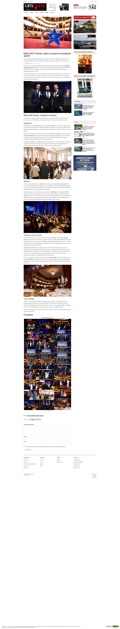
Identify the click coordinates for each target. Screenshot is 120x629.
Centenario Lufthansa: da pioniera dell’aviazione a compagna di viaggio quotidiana (88, 107)
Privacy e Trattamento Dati (30, 464)
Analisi (52, 12)
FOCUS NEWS (77, 101)
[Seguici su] (92, 1)
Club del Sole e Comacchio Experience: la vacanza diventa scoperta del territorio (89, 128)
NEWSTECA (30, 1)
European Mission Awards (31, 415)
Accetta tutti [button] (115, 626)
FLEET (31, 12)
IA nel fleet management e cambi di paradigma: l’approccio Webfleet (89, 113)
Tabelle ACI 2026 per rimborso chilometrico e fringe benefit (80, 7)
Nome (25, 436)
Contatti (26, 462)
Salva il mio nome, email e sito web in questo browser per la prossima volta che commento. (45, 446)
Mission (58, 460)
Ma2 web (26, 468)
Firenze (37, 415)
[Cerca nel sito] (94, 1)
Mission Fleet (60, 462)
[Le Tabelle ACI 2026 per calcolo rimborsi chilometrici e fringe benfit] (84, 163)
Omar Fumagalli (36, 63)
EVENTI (41, 466)
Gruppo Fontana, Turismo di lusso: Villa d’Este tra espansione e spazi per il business (89, 149)
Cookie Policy (27, 466)
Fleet (41, 462)
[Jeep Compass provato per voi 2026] (84, 26)
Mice (41, 464)
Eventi (42, 12)
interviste (41, 415)
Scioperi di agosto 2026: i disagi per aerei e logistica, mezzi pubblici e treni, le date (89, 134)
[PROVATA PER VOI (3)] (84, 41)
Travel (41, 460)
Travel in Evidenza (33, 51)
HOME (25, 1)
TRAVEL (26, 12)
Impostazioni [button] (108, 626)
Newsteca (26, 460)
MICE (37, 12)
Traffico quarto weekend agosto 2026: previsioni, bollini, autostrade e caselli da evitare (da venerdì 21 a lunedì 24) (88, 142)
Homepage (26, 51)
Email (25, 441)
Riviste (46, 12)
